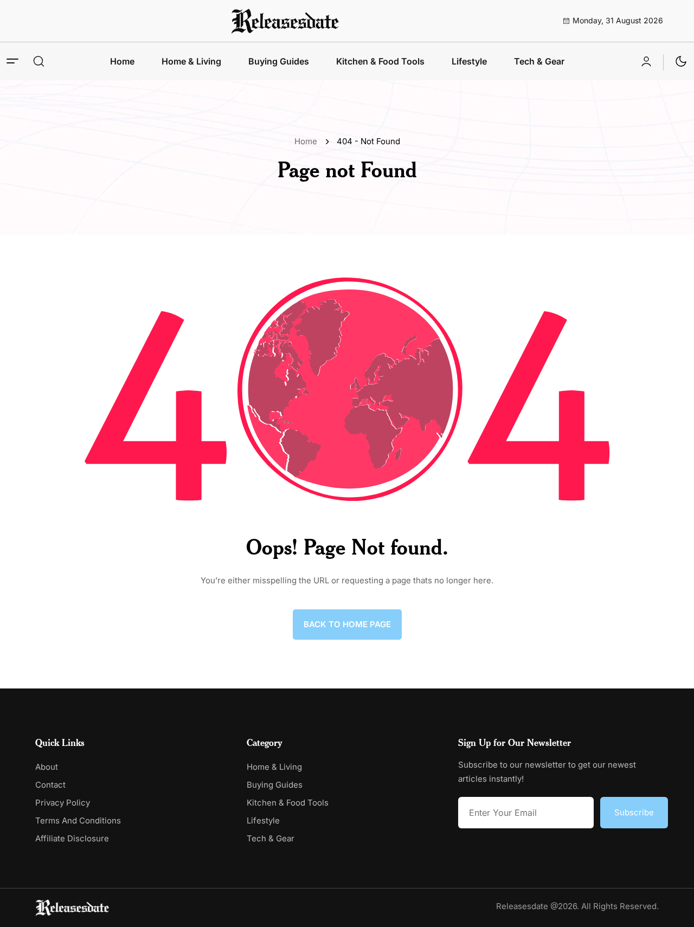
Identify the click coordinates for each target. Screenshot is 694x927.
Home (122, 61)
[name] (285, 21)
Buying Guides (278, 61)
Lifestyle (469, 61)
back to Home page (347, 624)
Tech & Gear (539, 61)
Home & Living (191, 61)
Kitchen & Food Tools (380, 61)
